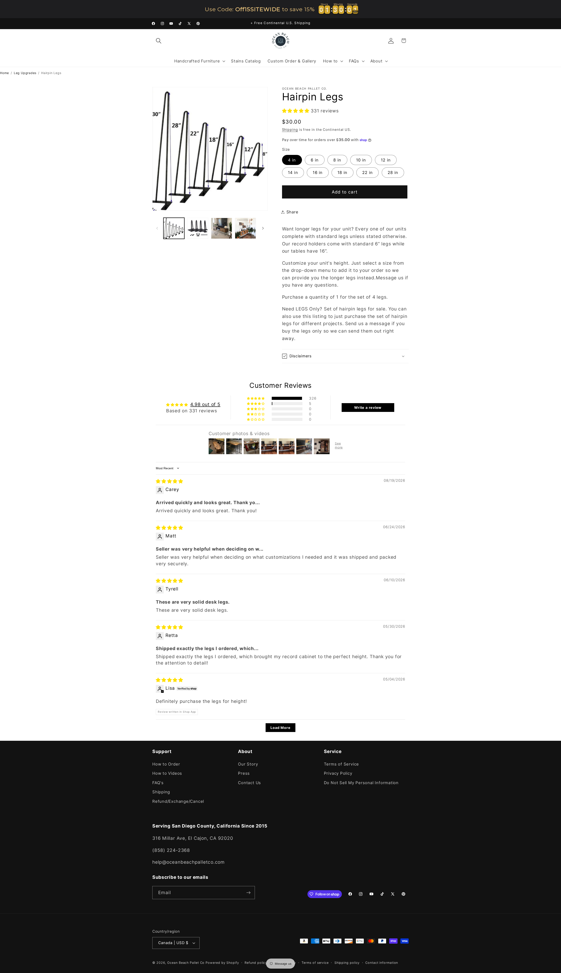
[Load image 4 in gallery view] (245, 228)
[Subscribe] (248, 892)
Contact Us (249, 782)
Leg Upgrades (25, 73)
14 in (293, 172)
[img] (169, 481)
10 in (361, 160)
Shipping (290, 130)
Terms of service (315, 962)
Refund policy (256, 962)
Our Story (248, 764)
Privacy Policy (338, 773)
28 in (393, 172)
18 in (342, 172)
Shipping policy (347, 962)
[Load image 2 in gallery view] (197, 228)
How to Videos (167, 773)
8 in (337, 160)
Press (244, 773)
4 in (292, 160)
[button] (158, 40)
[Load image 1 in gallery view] (174, 228)
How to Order (166, 764)
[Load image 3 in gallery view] (221, 228)
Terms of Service (341, 764)
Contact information (381, 962)
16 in (318, 172)
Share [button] (292, 211)
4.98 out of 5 (205, 404)
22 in (367, 172)
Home (4, 73)
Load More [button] (280, 727)
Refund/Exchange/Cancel (178, 801)
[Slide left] (157, 228)
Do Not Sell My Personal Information (361, 782)
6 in (315, 160)
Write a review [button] (368, 407)
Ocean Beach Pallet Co (185, 962)
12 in (386, 160)
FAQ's (158, 782)
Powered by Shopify (222, 962)
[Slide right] (263, 228)
